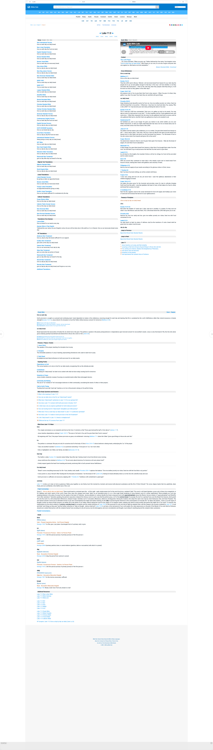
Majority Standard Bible (43, 164)
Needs (141, 233)
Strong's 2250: (41, 556)
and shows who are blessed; (130, 250)
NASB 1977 (40, 85)
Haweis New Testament (44, 245)
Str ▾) (51, 40)
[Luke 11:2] (2, 338)
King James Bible (42, 66)
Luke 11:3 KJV (41, 608)
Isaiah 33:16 (123, 152)
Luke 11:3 (40, 484)
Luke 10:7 (169, 504)
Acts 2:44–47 (90, 443)
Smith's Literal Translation (44, 191)
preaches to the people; (129, 252)
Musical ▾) (134, 40)
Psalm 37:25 (124, 175)
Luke (35, 25)
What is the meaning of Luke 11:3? (48, 394)
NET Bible (40, 142)
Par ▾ (48, 40)
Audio (97, 36)
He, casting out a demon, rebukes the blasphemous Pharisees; (140, 249)
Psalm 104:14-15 (125, 181)
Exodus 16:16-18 (125, 110)
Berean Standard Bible (43, 57)
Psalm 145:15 (63, 433)
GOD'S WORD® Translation (45, 128)
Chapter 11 (39, 25)
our (132, 63)
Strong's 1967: (41, 577)
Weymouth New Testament (45, 156)
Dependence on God (43, 364)
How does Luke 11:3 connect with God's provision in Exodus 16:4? (57, 403)
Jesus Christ (42, 345)
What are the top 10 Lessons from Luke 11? (52, 420)
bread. (139, 63)
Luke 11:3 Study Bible (43, 611)
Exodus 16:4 (52, 457)
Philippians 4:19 (125, 165)
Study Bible (41, 312)
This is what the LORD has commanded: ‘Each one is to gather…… (55, 338)
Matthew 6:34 (106, 320)
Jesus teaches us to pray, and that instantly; (134, 245)
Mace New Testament (43, 250)
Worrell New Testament (44, 260)
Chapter (173, 312)
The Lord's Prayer (125, 60)
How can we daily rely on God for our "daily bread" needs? (55, 397)
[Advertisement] (106, 299)
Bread (128, 233)
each (127, 63)
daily (135, 63)
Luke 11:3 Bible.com (43, 598)
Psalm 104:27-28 (125, 91)
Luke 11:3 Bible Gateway (44, 596)
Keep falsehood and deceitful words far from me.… (51, 336)
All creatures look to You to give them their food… (51, 325)
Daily (131, 233)
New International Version (44, 42)
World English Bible (42, 169)
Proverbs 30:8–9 (85, 470)
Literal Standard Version (44, 177)
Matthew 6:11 (124, 76)
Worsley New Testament (44, 264)
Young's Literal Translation (44, 186)
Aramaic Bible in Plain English (45, 226)
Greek (115, 36)
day (130, 63)
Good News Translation (43, 133)
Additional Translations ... (44, 269)
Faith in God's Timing (43, 386)
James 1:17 (114, 430)
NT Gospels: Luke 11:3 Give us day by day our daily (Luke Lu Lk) (55, 621)
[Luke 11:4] (211, 338)
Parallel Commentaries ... (44, 511)
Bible (31, 25)
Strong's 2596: (41, 545)
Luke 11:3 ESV (41, 604)
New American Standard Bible (45, 76)
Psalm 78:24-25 (125, 139)
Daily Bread (41, 356)
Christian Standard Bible (44, 104)
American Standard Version (45, 114)
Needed (136, 233)
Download (173, 67)
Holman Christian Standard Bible (46, 109)
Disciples (41, 351)
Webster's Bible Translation (45, 152)
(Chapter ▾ (44, 40)
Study (106, 36)
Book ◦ (168, 312)
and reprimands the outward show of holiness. (135, 254)
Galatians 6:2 (59, 447)
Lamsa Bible (40, 221)
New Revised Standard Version (46, 213)
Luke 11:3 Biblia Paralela (44, 613)
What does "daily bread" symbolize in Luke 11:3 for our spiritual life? (58, 400)
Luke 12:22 (99, 506)
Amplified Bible (41, 95)
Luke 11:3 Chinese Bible (44, 615)
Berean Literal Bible (42, 61)
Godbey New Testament (44, 241)
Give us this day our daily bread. (46, 322)
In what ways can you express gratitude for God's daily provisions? (57, 406)
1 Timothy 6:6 (75, 477)
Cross (102, 36)
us (125, 63)
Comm (111, 36)
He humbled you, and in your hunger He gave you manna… (52, 339)
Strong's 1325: (41, 524)
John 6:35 (86, 333)
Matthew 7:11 (93, 436)
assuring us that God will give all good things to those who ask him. (141, 247)
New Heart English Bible (44, 147)
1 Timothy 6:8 (124, 170)
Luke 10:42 (103, 504)
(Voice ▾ (130, 40)
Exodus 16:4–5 (47, 320)
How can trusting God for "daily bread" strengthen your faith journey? (58, 409)
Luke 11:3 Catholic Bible (44, 618)
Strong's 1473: (41, 535)
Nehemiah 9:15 (124, 145)
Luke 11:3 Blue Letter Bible (45, 594)
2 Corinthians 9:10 (125, 190)
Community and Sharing (44, 381)
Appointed (123, 233)
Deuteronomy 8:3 (125, 120)
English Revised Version (44, 123)
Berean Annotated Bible (44, 99)
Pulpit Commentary (43, 489)
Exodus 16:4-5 (124, 81)
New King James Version (44, 71)
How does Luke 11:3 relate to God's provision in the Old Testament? (58, 414)
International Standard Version (45, 137)
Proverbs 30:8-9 (125, 101)
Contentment (40, 370)
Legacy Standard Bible (43, 90)
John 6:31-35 (124, 129)
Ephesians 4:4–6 (74, 450)
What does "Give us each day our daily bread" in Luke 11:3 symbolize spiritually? (61, 412)
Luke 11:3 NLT (41, 603)
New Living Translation (43, 47)
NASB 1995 (40, 80)
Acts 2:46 (123, 159)
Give (122, 63)
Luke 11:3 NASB (41, 606)
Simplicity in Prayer (42, 375)
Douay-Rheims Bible (43, 199)
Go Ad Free (3, 743)
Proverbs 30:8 (124, 213)
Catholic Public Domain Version (46, 204)
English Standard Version (44, 52)
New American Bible (43, 209)
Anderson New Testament (44, 236)
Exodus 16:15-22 (125, 207)
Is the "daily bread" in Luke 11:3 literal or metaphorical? (54, 417)
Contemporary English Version (45, 118)
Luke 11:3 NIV (41, 601)
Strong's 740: (41, 588)
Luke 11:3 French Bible (43, 617)
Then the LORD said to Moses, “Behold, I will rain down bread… (54, 324)
